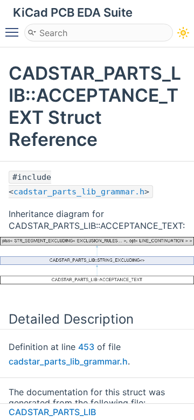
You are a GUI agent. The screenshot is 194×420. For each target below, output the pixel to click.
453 (86, 346)
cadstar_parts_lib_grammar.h (78, 192)
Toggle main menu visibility (14, 31)
